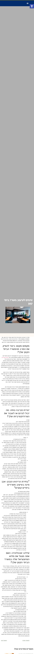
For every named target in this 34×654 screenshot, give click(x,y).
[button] (32, 6)
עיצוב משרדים (5, 357)
